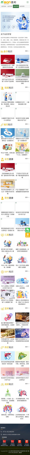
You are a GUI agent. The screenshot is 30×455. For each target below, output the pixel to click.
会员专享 (9, 6)
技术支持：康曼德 (18, 452)
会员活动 (3, 6)
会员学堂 (16, 6)
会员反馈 (22, 6)
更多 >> (27, 51)
